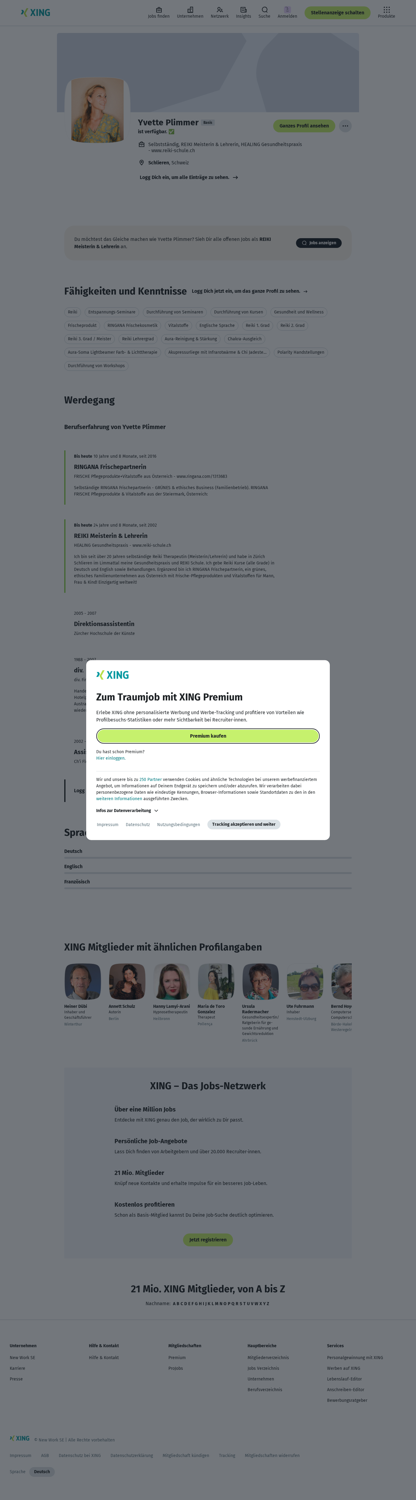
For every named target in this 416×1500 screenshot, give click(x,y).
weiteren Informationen (119, 798)
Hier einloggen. (110, 758)
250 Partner (150, 779)
